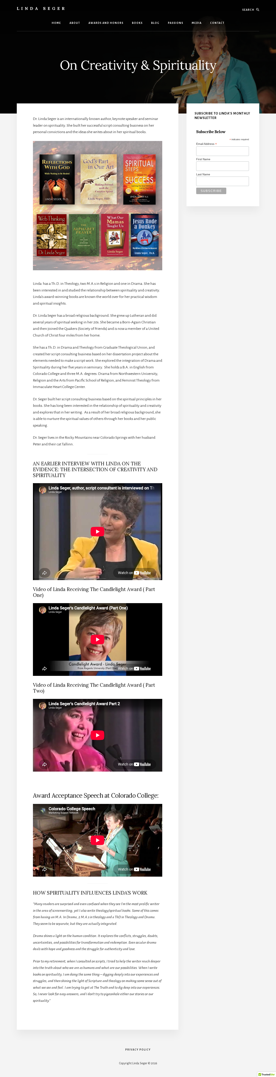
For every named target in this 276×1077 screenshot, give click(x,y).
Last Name (203, 174)
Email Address (206, 144)
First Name (203, 159)
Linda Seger (42, 8)
